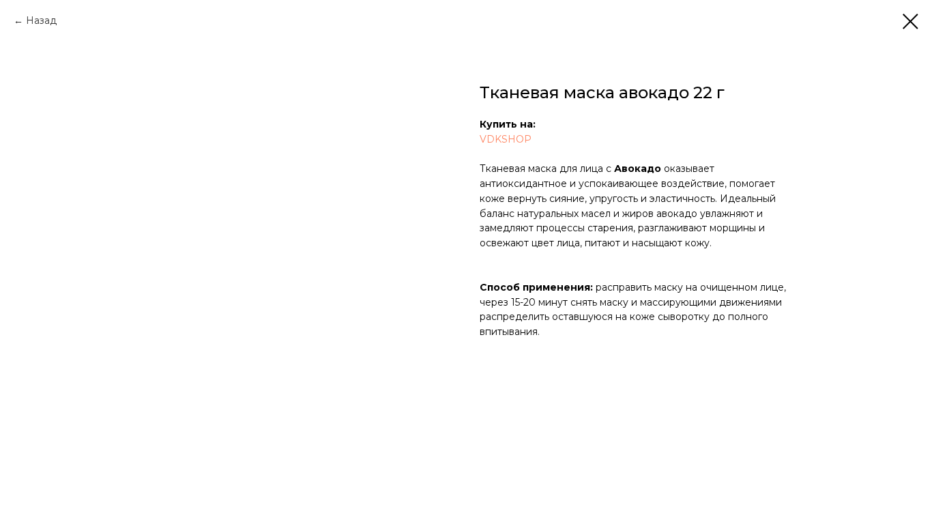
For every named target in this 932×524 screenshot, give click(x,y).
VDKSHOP (505, 139)
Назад (41, 20)
